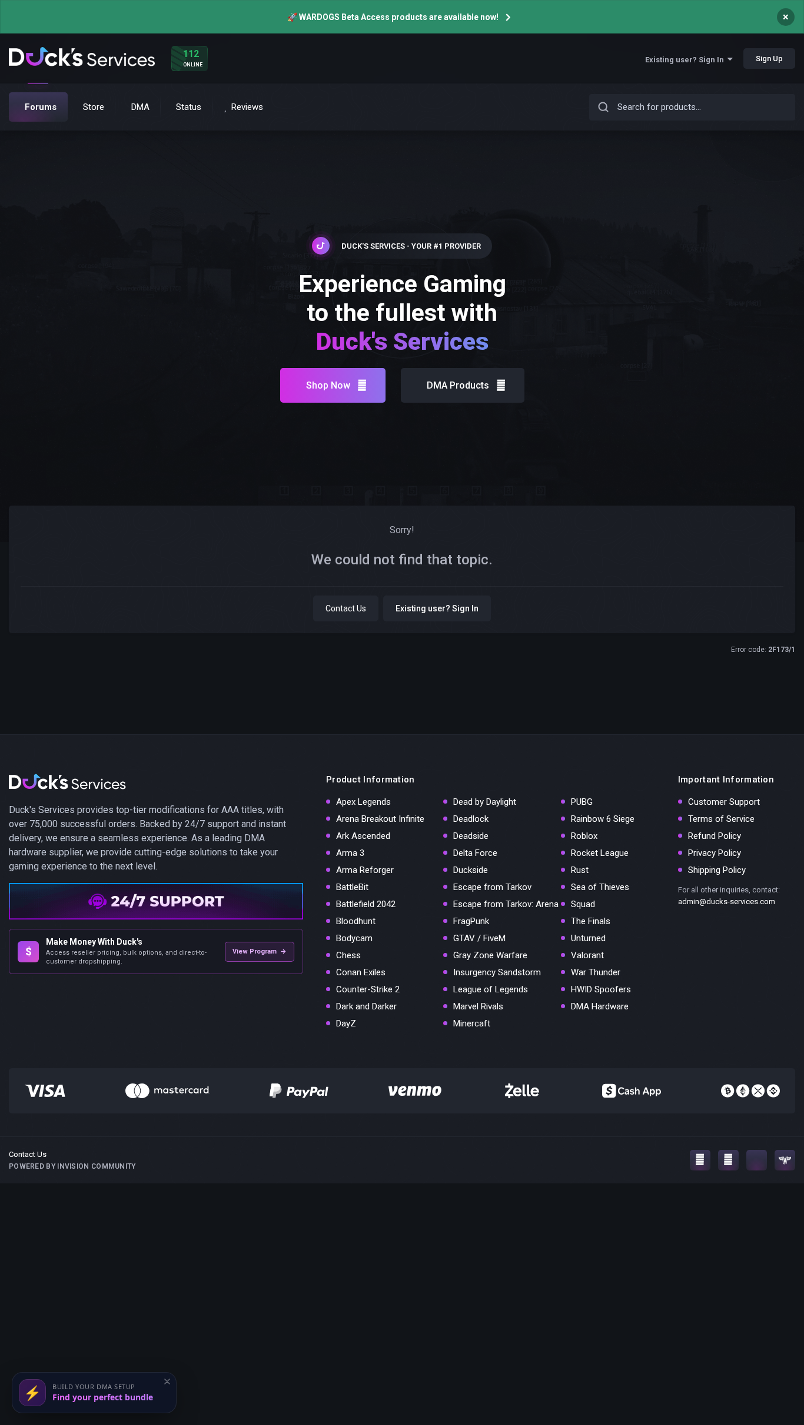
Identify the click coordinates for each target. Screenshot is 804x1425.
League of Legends (490, 989)
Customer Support (724, 802)
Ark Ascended (363, 836)
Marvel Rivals (478, 1006)
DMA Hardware (600, 1006)
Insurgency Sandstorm (497, 972)
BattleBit (352, 887)
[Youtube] (728, 1160)
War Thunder (595, 972)
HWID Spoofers (601, 989)
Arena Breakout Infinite (380, 819)
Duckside (470, 870)
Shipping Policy (717, 870)
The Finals (590, 921)
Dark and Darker (366, 1006)
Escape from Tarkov (492, 887)
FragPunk (471, 921)
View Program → (259, 951)
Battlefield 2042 (366, 904)
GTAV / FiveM (479, 938)
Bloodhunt (356, 921)
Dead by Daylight (484, 802)
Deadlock (471, 819)
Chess (348, 955)
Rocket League (600, 853)
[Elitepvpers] (785, 1160)
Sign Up (769, 58)
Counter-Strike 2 (368, 989)
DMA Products (458, 385)
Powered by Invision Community (72, 1166)
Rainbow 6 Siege (602, 819)
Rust (580, 870)
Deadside (471, 836)
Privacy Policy (714, 853)
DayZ (346, 1023)
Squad (583, 904)
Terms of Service (721, 819)
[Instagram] (700, 1160)
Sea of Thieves (600, 887)
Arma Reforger (365, 870)
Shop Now (328, 385)
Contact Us (345, 608)
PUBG (582, 802)
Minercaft (471, 1023)
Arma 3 (350, 853)
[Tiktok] (756, 1160)
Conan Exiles (361, 972)
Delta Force (475, 853)
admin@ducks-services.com (726, 901)
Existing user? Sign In (686, 59)
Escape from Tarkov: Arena (506, 904)
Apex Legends (363, 802)
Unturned (588, 938)
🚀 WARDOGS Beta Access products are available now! (393, 17)
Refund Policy (714, 836)
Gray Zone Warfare (490, 955)
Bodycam (354, 938)
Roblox (584, 836)
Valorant (587, 955)
